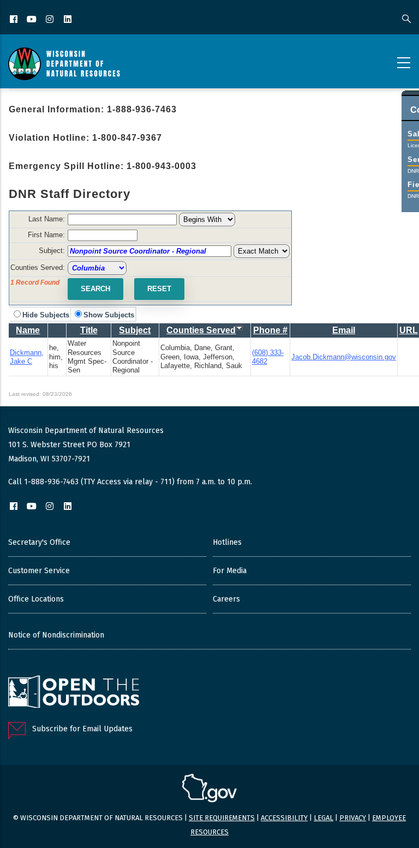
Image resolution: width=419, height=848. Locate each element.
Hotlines (227, 542)
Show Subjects (108, 315)
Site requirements (222, 818)
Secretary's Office (39, 542)
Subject (135, 330)
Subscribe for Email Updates (82, 728)
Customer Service (39, 570)
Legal (323, 818)
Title (89, 330)
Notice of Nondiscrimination (56, 635)
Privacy (352, 818)
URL (408, 330)
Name (28, 330)
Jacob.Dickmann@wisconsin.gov (343, 357)
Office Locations (36, 599)
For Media (230, 570)
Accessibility (284, 818)
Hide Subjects (45, 315)
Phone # (270, 330)
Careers (226, 599)
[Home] (64, 63)
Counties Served (201, 330)
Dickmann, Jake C (27, 356)
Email (343, 330)
